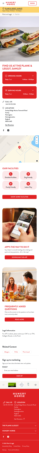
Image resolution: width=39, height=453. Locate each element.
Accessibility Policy (7, 446)
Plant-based (26, 352)
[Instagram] (8, 130)
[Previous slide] (3, 384)
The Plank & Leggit (10, 425)
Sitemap (4, 450)
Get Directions (9, 125)
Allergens (6, 352)
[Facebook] (3, 130)
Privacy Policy (25, 446)
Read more (19, 319)
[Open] (3, 3)
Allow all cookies (19, 253)
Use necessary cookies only (19, 259)
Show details (29, 247)
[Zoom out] (36, 140)
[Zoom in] (36, 137)
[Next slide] (35, 384)
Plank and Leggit (7, 14)
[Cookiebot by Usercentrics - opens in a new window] (29, 192)
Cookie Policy (17, 446)
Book (32, 3)
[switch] (34, 228)
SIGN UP (19, 376)
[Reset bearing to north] (36, 143)
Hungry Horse (8, 431)
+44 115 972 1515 (10, 104)
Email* (5, 367)
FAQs (16, 352)
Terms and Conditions (13, 450)
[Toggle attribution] (37, 161)
